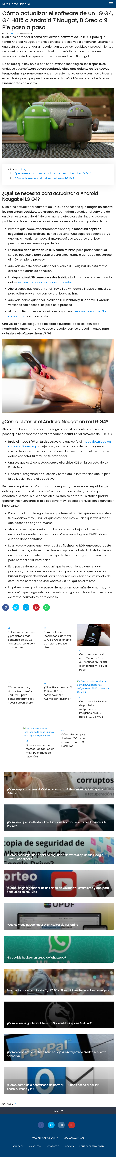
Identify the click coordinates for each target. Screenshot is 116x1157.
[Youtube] (71, 1125)
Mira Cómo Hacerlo (16, 4)
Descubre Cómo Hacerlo (45, 1138)
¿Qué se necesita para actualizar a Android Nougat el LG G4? (52, 173)
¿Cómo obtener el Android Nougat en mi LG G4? (43, 178)
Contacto (53, 1146)
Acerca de (17, 1146)
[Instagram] (61, 1125)
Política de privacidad (92, 1146)
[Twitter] (51, 1125)
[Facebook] (41, 1125)
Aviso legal (35, 1146)
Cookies (69, 1146)
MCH (13, 33)
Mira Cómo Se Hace (74, 1138)
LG (15, 1104)
